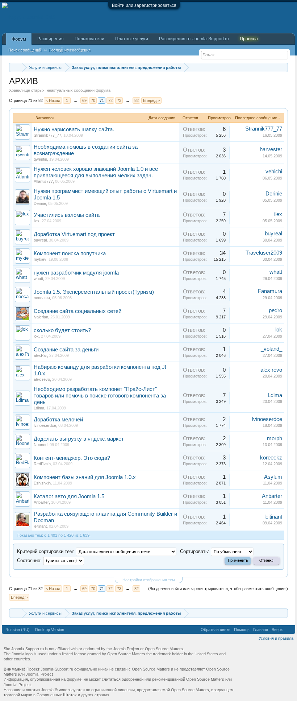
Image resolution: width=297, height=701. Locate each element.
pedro (275, 310)
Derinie (40, 203)
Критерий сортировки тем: (45, 551)
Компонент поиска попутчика (70, 253)
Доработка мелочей (58, 419)
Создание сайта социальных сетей (77, 311)
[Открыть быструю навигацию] (283, 67)
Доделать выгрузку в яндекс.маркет (79, 439)
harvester (271, 149)
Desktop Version (49, 629)
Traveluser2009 (264, 253)
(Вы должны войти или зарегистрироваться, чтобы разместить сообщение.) (218, 588)
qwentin (40, 159)
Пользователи (89, 38)
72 (110, 100)
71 (102, 100)
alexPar (40, 355)
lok (36, 336)
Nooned (40, 444)
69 (84, 100)
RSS (289, 629)
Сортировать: (194, 551)
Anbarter (41, 502)
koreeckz (271, 458)
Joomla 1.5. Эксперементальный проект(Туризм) (94, 292)
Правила (249, 38)
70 (93, 100)
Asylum (273, 477)
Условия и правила (276, 638)
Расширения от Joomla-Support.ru (194, 38)
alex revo (42, 379)
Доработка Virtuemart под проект (74, 234)
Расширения (50, 38)
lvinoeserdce (45, 425)
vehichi (273, 171)
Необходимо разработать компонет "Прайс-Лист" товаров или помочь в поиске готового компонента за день (100, 395)
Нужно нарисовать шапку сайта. (74, 129)
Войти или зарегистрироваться (144, 5)
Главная (260, 629)
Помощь (242, 629)
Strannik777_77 (47, 135)
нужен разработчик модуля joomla (76, 273)
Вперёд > (151, 100)
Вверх (277, 629)
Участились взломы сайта (67, 215)
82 (136, 100)
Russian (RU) (17, 629)
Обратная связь (215, 629)
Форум (19, 39)
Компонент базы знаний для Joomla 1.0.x (85, 477)
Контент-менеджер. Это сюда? (72, 458)
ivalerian (41, 317)
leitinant (40, 526)
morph (274, 438)
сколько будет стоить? (62, 330)
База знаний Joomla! (58, 49)
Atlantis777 (43, 181)
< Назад (53, 100)
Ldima (39, 408)
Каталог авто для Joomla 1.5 (69, 496)
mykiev (40, 259)
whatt (38, 278)
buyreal (40, 240)
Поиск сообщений (24, 50)
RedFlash (42, 464)
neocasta (42, 298)
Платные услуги (131, 38)
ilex (36, 221)
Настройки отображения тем (148, 580)
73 (119, 100)
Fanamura (270, 291)
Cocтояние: (29, 560)
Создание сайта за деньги (66, 349)
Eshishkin (42, 483)
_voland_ (271, 349)
